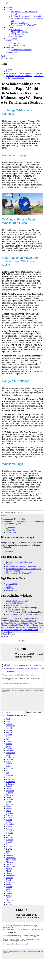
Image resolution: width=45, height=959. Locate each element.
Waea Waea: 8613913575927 (17, 605)
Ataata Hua (15, 43)
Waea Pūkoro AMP (28, 621)
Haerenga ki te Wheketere (21, 50)
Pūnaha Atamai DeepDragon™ (23, 25)
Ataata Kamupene (18, 45)
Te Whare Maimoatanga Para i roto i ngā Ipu (23, 569)
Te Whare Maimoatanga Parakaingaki (26, 16)
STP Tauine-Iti (16, 30)
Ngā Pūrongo (11, 38)
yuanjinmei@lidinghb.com (16, 603)
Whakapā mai (11, 52)
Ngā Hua (9, 9)
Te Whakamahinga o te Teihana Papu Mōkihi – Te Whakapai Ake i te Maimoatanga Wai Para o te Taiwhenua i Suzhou (25, 75)
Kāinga (9, 7)
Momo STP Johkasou (19, 32)
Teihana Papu (16, 36)
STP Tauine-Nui (17, 34)
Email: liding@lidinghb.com (17, 601)
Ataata (8, 41)
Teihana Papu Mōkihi (19, 23)
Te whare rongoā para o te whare (24, 12)
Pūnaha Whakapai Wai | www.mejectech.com (24, 614)
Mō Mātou (10, 47)
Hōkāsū (14, 14)
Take (8, 71)
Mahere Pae (14, 621)
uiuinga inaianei (7, 551)
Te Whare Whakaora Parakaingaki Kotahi (17, 623)
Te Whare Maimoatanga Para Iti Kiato (22, 624)
